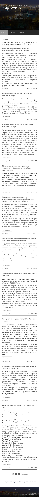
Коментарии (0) (6, 88)
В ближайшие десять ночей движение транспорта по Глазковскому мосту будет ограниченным (16, 168)
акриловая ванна (19, 19)
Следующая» (24, 474)
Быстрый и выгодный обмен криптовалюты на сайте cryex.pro (19, 483)
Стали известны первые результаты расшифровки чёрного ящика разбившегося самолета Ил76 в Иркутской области (18, 199)
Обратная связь (32, 490)
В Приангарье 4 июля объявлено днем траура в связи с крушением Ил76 (19, 367)
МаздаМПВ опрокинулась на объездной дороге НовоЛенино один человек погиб (19, 239)
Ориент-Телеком (32, 496)
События (13, 32)
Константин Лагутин (32, 494)
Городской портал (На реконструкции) (16, 7)
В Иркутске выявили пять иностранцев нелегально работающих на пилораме (15, 49)
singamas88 (19, 15)
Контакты (22, 32)
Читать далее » (7, 116)
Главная (4, 32)
